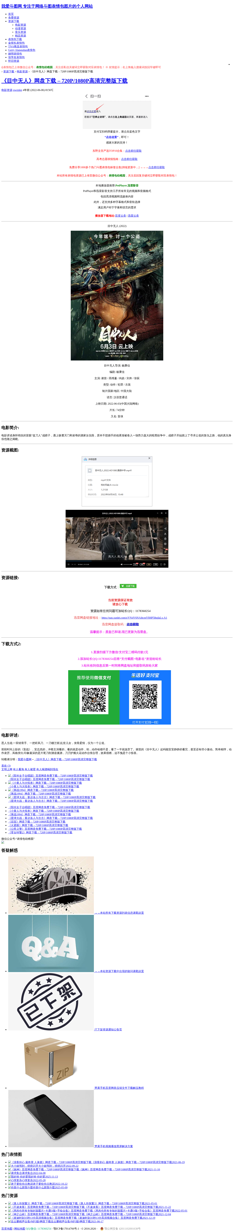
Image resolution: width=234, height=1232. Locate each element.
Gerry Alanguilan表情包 (21, 50)
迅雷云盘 (133, 215)
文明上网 (6, 769)
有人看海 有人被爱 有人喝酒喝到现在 (35, 769)
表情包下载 (15, 39)
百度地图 (6, 1228)
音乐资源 (20, 32)
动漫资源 (20, 28)
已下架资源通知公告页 (108, 1029)
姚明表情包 (15, 53)
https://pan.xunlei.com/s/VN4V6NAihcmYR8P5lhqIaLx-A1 (134, 617)
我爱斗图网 (25, 759)
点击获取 (133, 624)
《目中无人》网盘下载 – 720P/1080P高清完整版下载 (64, 81)
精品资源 (20, 35)
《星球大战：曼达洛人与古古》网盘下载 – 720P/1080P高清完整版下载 (50, 818)
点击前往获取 (133, 150)
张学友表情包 (16, 57)
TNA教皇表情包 (18, 46)
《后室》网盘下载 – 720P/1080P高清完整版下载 (36, 821)
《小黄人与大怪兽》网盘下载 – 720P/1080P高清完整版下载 (43, 810)
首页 (11, 14)
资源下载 (13, 21)
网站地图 (19, 1228)
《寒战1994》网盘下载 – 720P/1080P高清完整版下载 (39, 814)
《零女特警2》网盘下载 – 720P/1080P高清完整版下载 (40, 832)
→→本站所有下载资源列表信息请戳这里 (119, 912)
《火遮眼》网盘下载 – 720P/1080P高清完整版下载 (38, 825)
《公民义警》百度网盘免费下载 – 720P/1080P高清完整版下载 (45, 828)
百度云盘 (120, 215)
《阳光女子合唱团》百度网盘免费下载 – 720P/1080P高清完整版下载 (49, 807)
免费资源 (13, 17)
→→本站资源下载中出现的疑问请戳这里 (119, 971)
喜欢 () (6, 765)
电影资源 (20, 24)
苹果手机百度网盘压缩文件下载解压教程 (119, 1087)
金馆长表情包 (16, 42)
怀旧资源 (13, 60)
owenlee (17, 90)
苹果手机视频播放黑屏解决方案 (113, 1146)
